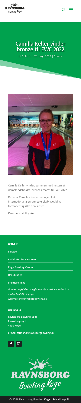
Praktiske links (16, 282)
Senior (58, 56)
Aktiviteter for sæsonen (22, 259)
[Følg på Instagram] (19, 344)
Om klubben (15, 274)
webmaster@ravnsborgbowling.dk (27, 298)
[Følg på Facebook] (11, 344)
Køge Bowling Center (20, 267)
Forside (12, 251)
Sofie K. (26, 56)
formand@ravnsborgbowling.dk (35, 332)
